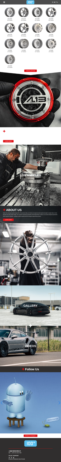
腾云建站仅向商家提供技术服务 (15, 459)
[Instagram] (52, 2)
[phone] (57, 2)
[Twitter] (54, 2)
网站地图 (23, 459)
